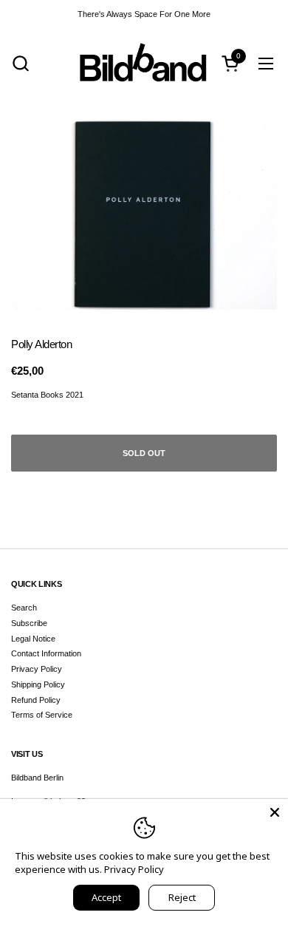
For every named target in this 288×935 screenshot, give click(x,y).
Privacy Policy (36, 668)
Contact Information (46, 653)
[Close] (274, 812)
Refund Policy (36, 700)
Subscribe (29, 623)
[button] (20, 63)
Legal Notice (33, 638)
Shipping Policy (38, 684)
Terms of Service (41, 714)
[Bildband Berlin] (144, 63)
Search (24, 607)
